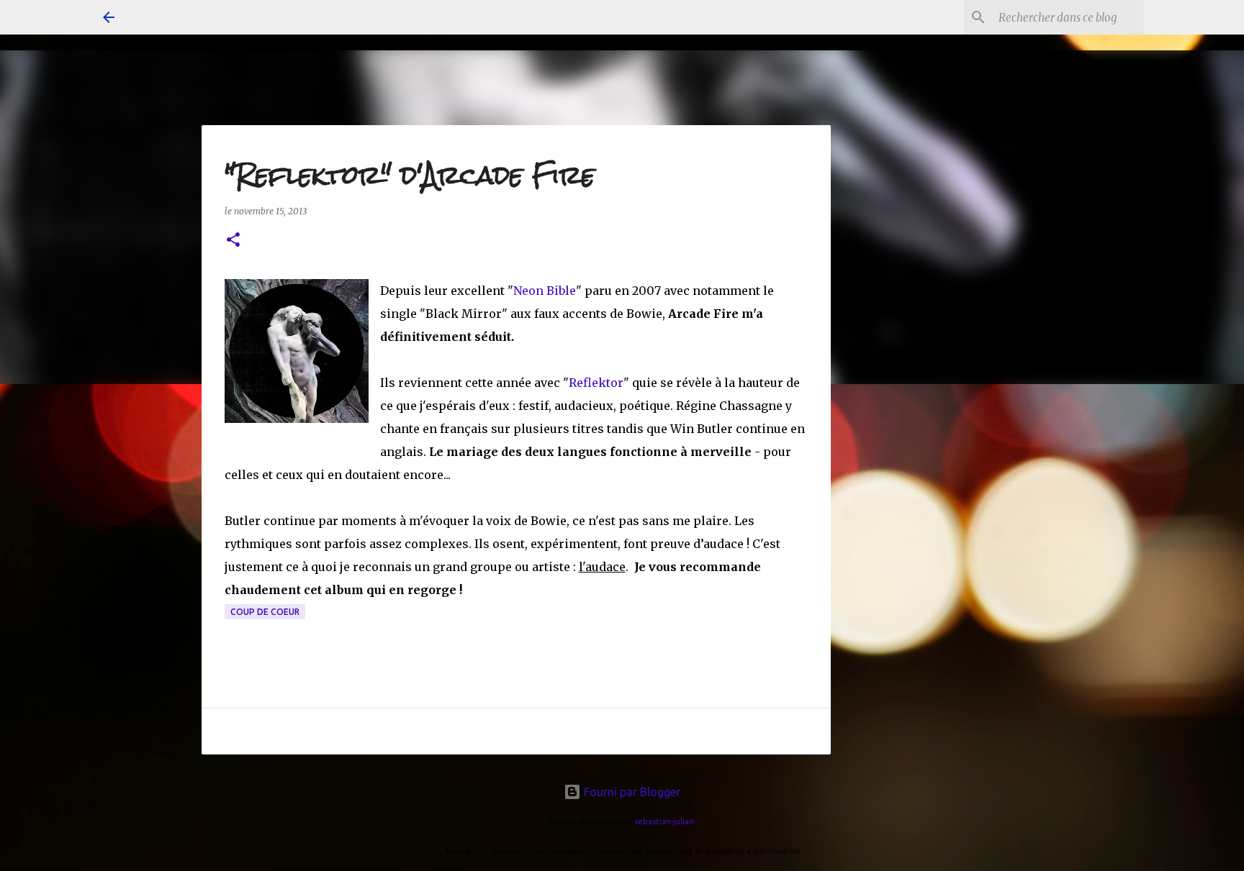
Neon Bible (544, 290)
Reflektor (596, 382)
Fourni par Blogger (630, 791)
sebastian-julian (664, 821)
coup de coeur (264, 611)
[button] (233, 240)
